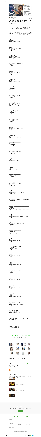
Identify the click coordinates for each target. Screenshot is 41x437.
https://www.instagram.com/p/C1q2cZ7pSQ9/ (14, 279)
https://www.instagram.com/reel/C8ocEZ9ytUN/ (15, 48)
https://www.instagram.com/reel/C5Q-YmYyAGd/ (15, 137)
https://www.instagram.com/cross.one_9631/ (14, 103)
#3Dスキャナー (26, 358)
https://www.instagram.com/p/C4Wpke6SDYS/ (15, 183)
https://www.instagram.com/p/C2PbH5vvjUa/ (14, 273)
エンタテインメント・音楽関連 (12, 23)
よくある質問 (26, 408)
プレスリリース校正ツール (11, 427)
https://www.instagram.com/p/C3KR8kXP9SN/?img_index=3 (16, 223)
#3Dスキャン (15, 358)
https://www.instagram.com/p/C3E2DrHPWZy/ (15, 230)
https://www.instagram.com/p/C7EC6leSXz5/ (14, 95)
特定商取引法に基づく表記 (28, 424)
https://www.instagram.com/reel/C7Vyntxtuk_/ (15, 86)
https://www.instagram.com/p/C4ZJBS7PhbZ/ (14, 174)
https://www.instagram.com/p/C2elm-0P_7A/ (14, 255)
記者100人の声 (10, 419)
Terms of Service (25, 431)
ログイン (30, 408)
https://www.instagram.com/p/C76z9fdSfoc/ (14, 72)
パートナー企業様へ (20, 424)
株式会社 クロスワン (13, 17)
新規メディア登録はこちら (15, 335)
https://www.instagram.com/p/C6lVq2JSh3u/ (14, 114)
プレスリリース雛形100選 (11, 423)
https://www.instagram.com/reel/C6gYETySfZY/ (15, 119)
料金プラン (13, 408)
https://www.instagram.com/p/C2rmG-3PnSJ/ (14, 240)
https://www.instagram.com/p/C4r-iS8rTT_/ (14, 146)
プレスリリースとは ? (9, 435)
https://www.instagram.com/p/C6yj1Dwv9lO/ (14, 110)
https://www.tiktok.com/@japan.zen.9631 (14, 105)
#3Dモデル (22, 358)
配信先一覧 (16, 408)
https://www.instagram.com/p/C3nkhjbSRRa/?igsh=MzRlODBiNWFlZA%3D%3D (19, 209)
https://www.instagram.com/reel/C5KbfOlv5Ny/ (15, 142)
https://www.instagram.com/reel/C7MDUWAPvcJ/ (15, 90)
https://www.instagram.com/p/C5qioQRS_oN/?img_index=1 (16, 128)
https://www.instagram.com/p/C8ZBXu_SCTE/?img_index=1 (16, 63)
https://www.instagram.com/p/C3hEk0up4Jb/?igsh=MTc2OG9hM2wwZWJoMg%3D (19, 199)
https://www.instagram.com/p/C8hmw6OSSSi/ (15, 57)
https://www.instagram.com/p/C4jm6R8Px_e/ (14, 169)
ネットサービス (14, 367)
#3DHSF (19, 358)
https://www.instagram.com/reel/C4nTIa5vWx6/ (15, 151)
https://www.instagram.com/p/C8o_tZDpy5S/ (14, 41)
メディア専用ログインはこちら (26, 335)
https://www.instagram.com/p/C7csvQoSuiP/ (14, 81)
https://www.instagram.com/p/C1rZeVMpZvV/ (14, 281)
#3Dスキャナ (10, 358)
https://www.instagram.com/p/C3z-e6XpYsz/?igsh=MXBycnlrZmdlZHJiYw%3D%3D (19, 206)
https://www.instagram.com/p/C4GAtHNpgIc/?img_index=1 (16, 192)
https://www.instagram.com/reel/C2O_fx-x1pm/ (15, 270)
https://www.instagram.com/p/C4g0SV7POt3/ (14, 160)
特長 (10, 408)
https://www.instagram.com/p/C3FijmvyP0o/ (14, 233)
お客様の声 (19, 408)
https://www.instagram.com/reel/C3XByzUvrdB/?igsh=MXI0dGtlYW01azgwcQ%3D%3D (19, 216)
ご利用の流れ (23, 408)
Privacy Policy (22, 431)
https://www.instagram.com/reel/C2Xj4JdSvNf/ (15, 264)
